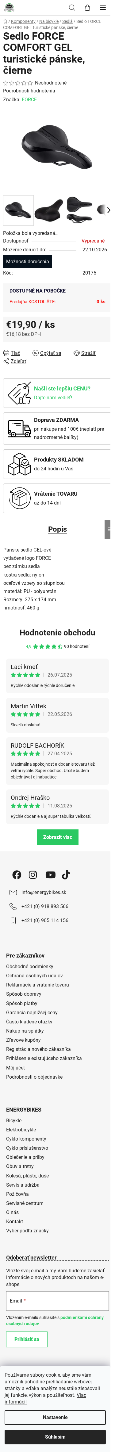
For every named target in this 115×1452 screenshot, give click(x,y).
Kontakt (14, 1221)
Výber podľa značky (27, 1231)
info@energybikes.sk (43, 892)
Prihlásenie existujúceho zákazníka (44, 1058)
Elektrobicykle (21, 1130)
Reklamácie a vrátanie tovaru (37, 985)
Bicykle (13, 1120)
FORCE (29, 99)
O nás (12, 1212)
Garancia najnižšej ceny (32, 1012)
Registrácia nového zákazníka (38, 1049)
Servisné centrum (25, 1203)
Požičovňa (17, 1194)
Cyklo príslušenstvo (27, 1148)
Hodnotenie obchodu (57, 632)
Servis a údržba (23, 1185)
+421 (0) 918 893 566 (44, 906)
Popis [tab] (57, 529)
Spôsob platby (21, 1003)
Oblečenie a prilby (25, 1157)
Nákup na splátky (25, 1031)
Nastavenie (55, 1417)
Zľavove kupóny (23, 1040)
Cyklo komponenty (26, 1139)
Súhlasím (55, 1437)
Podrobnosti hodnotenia (29, 91)
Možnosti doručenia (27, 261)
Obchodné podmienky (29, 966)
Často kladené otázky (29, 1022)
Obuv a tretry (20, 1166)
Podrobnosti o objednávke (34, 1077)
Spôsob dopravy (23, 994)
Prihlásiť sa (26, 1339)
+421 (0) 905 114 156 (44, 920)
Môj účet (15, 1068)
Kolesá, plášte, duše (27, 1176)
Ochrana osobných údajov (34, 976)
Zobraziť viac (57, 837)
